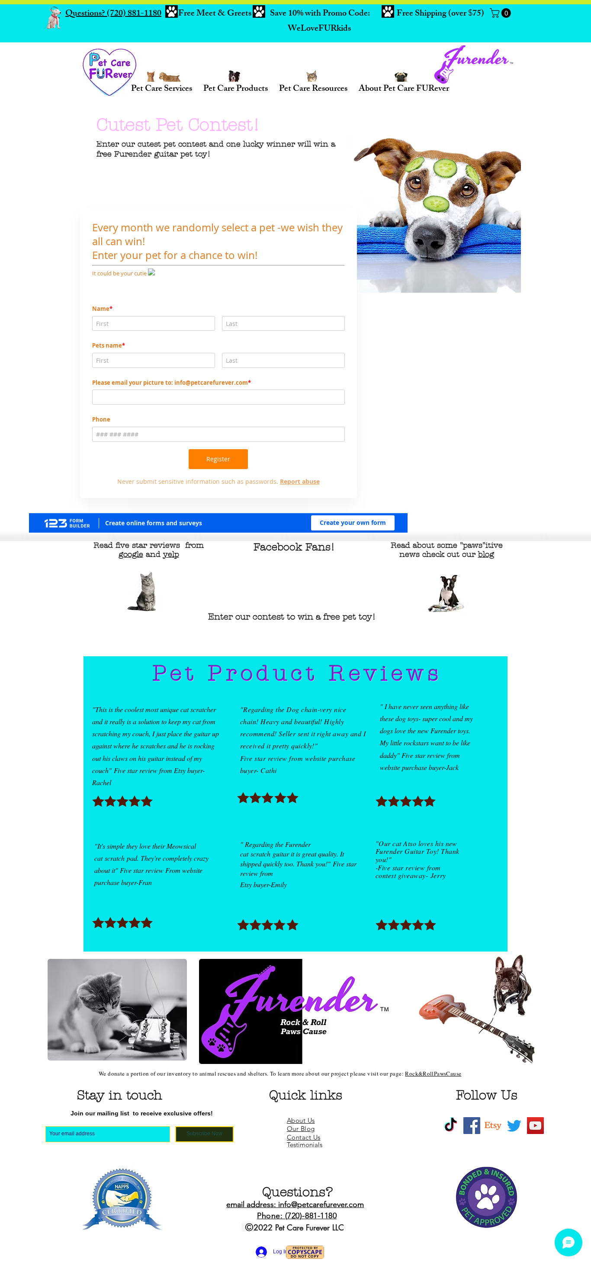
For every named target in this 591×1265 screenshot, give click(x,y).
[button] (501, 13)
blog (486, 554)
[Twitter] (514, 1125)
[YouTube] (535, 1125)
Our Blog (301, 1128)
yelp (171, 554)
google (131, 554)
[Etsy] (493, 1125)
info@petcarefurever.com (321, 1204)
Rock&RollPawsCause (433, 1073)
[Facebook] (471, 1125)
